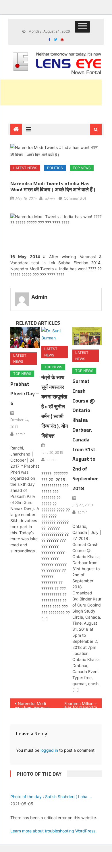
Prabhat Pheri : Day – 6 (24, 393)
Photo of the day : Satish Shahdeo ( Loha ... (51, 796)
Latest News (25, 168)
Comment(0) (75, 198)
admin (50, 198)
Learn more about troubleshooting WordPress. (53, 830)
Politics (55, 168)
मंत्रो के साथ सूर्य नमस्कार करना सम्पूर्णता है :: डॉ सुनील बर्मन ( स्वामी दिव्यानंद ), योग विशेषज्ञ (54, 406)
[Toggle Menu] (82, 27)
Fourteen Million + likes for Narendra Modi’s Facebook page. (80, 704)
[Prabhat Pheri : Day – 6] (25, 337)
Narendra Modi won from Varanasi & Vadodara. (32, 704)
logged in (49, 750)
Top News (82, 168)
